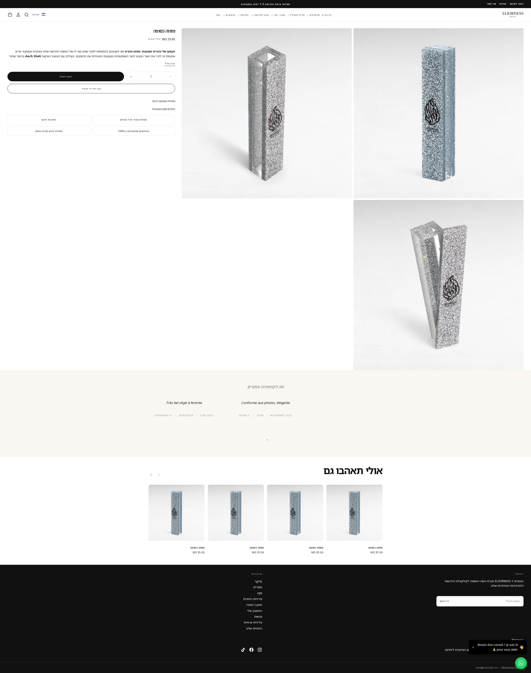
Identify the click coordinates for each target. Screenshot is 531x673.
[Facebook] (251, 649)
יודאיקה (244, 14)
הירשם (444, 601)
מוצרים (257, 587)
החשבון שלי (254, 611)
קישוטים (230, 14)
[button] (38, 14)
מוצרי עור (279, 14)
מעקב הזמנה (254, 605)
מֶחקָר (258, 581)
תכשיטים (315, 14)
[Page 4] (260, 439)
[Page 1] (270, 439)
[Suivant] (252, 440)
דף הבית (327, 14)
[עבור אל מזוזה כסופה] (354, 513)
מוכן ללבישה (261, 14)
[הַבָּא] (151, 474)
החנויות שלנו (254, 628)
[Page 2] (267, 440)
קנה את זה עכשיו (91, 88)
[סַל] (9, 14)
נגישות (258, 616)
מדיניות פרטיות (253, 622)
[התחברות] (18, 14)
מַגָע (259, 593)
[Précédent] (279, 440)
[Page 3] (263, 439)
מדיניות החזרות (252, 599)
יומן (218, 14)
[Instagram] (259, 649)
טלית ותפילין (297, 14)
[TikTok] (243, 649)
